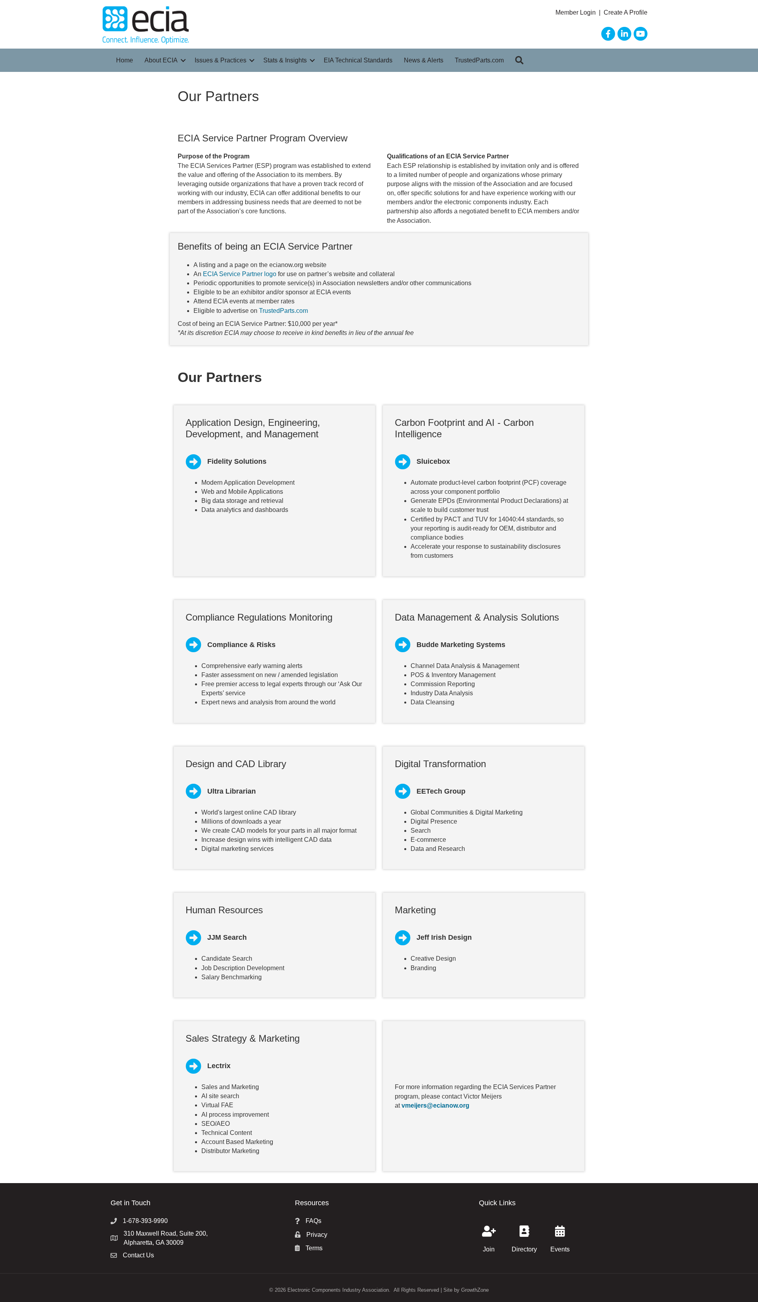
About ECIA (161, 60)
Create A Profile (625, 12)
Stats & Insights (285, 60)
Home (124, 60)
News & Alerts (423, 60)
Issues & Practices (220, 60)
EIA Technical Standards (358, 60)
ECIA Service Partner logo (239, 274)
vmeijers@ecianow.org (435, 1105)
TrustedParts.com (479, 60)
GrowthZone (475, 1290)
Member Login (576, 12)
